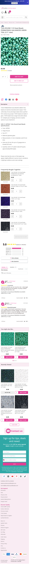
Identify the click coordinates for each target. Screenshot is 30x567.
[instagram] (8, 476)
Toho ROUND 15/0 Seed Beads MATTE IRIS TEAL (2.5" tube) (6, 385)
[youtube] (12, 476)
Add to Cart (19, 76)
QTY (3, 76)
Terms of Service (20, 471)
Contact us (3, 548)
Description (4, 104)
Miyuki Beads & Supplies (6, 515)
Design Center (4, 501)
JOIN (14, 464)
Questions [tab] (12, 267)
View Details (5, 181)
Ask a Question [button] (15, 261)
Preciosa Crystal (4, 511)
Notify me (7, 392)
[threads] (20, 476)
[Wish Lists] (2, 12)
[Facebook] (6, 99)
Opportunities (4, 550)
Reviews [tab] (3, 267)
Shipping (3, 539)
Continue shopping (14, 94)
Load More (14, 424)
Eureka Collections (5, 509)
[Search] (26, 17)
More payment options (16, 85)
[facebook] (4, 476)
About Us (3, 521)
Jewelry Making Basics (6, 499)
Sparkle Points (4, 523)
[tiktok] (25, 476)
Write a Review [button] (15, 258)
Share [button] (4, 298)
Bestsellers (3, 490)
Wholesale (3, 534)
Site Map (19, 561)
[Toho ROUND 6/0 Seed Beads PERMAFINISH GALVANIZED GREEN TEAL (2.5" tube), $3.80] (21, 338)
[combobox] (14, 17)
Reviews (2, 525)
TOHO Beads (4, 513)
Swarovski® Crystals (5, 506)
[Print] (13, 99)
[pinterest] (16, 476)
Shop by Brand (4, 497)
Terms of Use (22, 559)
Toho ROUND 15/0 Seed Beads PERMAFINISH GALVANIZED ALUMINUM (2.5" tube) (18, 174)
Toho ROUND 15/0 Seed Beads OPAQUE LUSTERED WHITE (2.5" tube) (21, 385)
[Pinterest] (17, 99)
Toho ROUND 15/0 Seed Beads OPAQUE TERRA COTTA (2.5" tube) (19, 185)
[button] (25, 298)
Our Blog (3, 532)
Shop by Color (4, 494)
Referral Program (5, 527)
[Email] (10, 99)
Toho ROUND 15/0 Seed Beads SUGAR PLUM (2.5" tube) (18, 210)
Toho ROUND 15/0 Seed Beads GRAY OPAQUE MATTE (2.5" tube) (18, 223)
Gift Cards (3, 529)
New (2, 492)
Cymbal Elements (5, 517)
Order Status (3, 537)
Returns (2, 541)
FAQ (2, 545)
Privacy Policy (14, 471)
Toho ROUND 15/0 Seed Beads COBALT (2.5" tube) (18, 198)
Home (2, 22)
